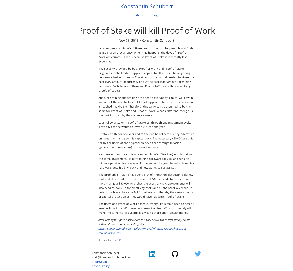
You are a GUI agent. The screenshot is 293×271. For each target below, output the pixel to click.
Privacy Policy (101, 266)
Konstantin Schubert (146, 6)
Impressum (99, 261)
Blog (155, 15)
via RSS (116, 240)
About (139, 15)
